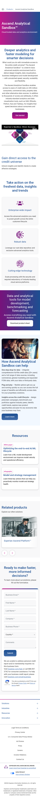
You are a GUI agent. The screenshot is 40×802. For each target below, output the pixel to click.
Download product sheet (20, 323)
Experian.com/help (15, 669)
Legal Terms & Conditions (20, 728)
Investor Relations (20, 755)
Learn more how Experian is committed (22, 768)
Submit (10, 653)
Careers (20, 750)
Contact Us (20, 759)
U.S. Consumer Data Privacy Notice (20, 737)
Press (20, 746)
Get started (20, 115)
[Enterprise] (11, 3)
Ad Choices (20, 741)
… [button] (2, 9)
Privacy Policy (22, 683)
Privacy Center (20, 732)
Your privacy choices (23, 774)
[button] (4, 553)
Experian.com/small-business (19, 677)
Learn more (9, 417)
